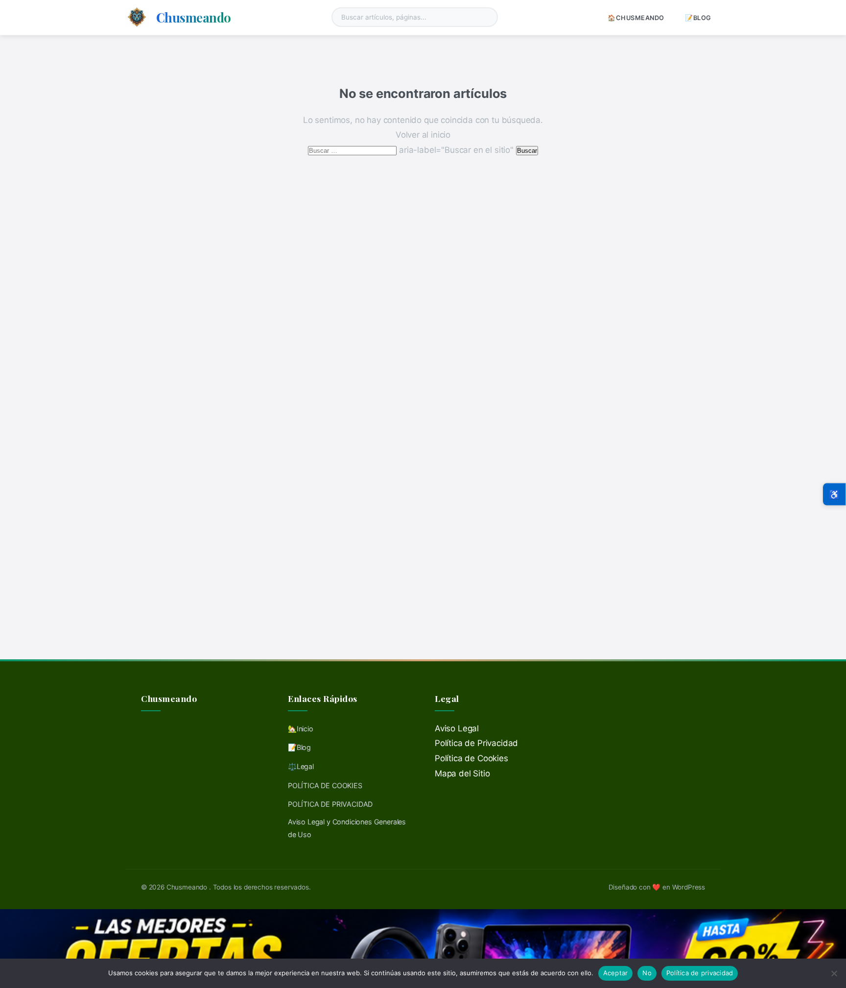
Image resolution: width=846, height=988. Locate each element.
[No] (834, 973)
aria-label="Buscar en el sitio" (412, 150)
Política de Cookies (471, 758)
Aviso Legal (457, 728)
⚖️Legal (301, 766)
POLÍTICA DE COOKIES (325, 785)
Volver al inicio (423, 135)
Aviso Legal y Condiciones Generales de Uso (347, 828)
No (647, 973)
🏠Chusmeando (636, 18)
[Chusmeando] (136, 17)
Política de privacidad (699, 973)
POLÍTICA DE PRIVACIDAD (330, 804)
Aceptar (615, 973)
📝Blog (698, 18)
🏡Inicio (300, 728)
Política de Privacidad (476, 743)
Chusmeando (193, 17)
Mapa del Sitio (462, 773)
